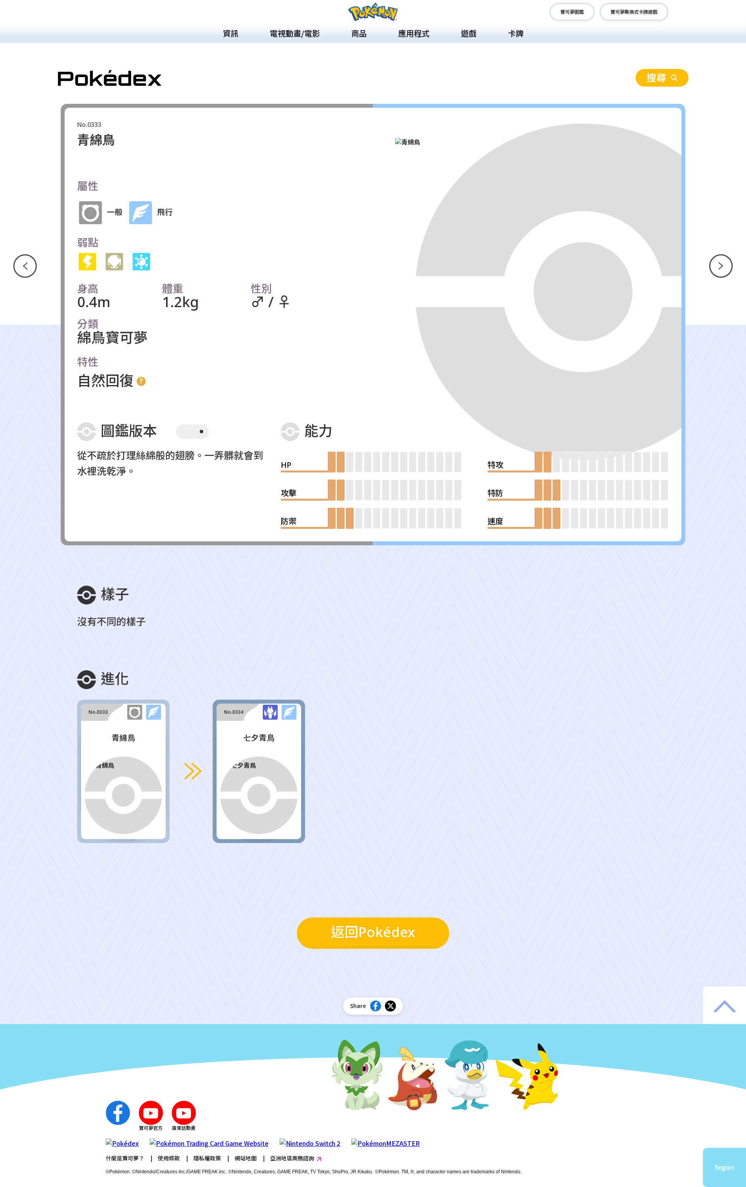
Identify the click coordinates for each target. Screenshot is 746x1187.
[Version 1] (185, 431)
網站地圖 (245, 1158)
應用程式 (414, 33)
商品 (359, 33)
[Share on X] (390, 1006)
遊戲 (469, 33)
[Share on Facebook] (375, 1006)
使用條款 (169, 1158)
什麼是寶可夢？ (125, 1158)
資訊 (230, 33)
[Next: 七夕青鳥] (721, 266)
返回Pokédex (373, 933)
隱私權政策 (207, 1158)
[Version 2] (201, 431)
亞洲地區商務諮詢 (292, 1158)
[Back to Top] (724, 1006)
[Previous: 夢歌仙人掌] (25, 266)
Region (724, 1167)
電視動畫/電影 (295, 33)
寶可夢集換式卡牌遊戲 (634, 11)
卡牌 (516, 33)
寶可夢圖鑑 (572, 11)
